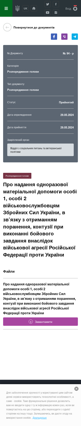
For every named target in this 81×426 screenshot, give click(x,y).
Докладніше (40, 417)
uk (25, 8)
